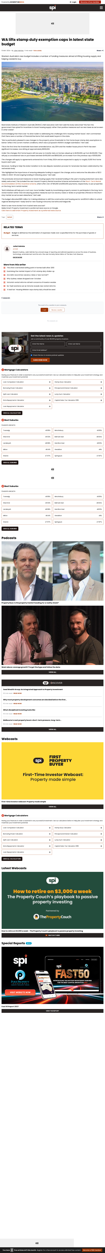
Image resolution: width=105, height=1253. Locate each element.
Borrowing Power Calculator (13, 388)
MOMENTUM (17, 2)
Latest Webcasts (14, 868)
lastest (9, 217)
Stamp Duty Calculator (63, 382)
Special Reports (16, 943)
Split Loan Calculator (10, 394)
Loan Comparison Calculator (13, 382)
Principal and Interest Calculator (66, 388)
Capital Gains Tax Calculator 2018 (67, 400)
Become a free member (90, 2)
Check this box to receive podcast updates (48, 355)
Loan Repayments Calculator (13, 406)
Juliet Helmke (19, 51)
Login (74, 2)
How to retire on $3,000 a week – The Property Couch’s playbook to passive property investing (42, 931)
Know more (17, 257)
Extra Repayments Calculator (13, 400)
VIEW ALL (52, 672)
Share (99, 51)
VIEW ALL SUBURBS (10, 463)
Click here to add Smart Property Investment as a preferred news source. (31, 210)
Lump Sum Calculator (62, 394)
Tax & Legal (37, 50)
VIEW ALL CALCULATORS (12, 413)
